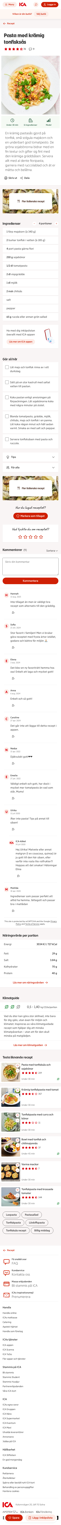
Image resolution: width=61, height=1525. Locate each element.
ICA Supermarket (11, 1418)
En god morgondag (12, 1459)
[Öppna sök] (36, 4)
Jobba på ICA (9, 1441)
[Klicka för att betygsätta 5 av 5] (41, 537)
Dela (27, 177)
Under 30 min (12, 125)
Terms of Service (32, 924)
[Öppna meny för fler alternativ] (18, 1071)
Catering (7, 1322)
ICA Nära (7, 1413)
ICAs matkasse (10, 1317)
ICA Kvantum (9, 1423)
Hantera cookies (11, 1491)
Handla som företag (13, 1331)
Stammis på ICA (12, 1367)
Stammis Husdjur (11, 1381)
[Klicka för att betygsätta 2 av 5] (25, 537)
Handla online (10, 1313)
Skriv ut (12, 177)
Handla (7, 1307)
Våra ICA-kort (9, 1391)
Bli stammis (8, 1372)
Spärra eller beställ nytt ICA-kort (19, 1482)
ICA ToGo (7, 1354)
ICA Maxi (7, 1427)
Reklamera (8, 1473)
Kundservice (10, 1467)
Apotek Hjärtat (10, 1326)
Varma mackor (30, 1164)
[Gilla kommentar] (13, 612)
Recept (10, 23)
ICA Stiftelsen (9, 1455)
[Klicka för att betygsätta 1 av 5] (20, 537)
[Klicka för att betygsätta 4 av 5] (35, 537)
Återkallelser (9, 1478)
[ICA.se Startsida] (23, 5)
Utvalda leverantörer (13, 1432)
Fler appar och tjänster (14, 1358)
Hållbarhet (9, 1449)
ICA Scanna (8, 1349)
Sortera (50, 550)
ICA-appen (8, 1345)
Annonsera (8, 1436)
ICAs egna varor (11, 1404)
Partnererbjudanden (13, 1386)
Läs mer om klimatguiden (28, 1045)
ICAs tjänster (10, 1339)
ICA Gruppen (9, 1409)
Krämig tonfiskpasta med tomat (40, 1089)
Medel (48, 125)
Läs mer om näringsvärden (28, 982)
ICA (5, 1399)
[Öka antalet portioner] (56, 224)
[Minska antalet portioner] (34, 224)
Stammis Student (11, 1377)
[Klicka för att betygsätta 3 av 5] (30, 537)
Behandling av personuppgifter (18, 1487)
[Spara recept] (18, 1065)
